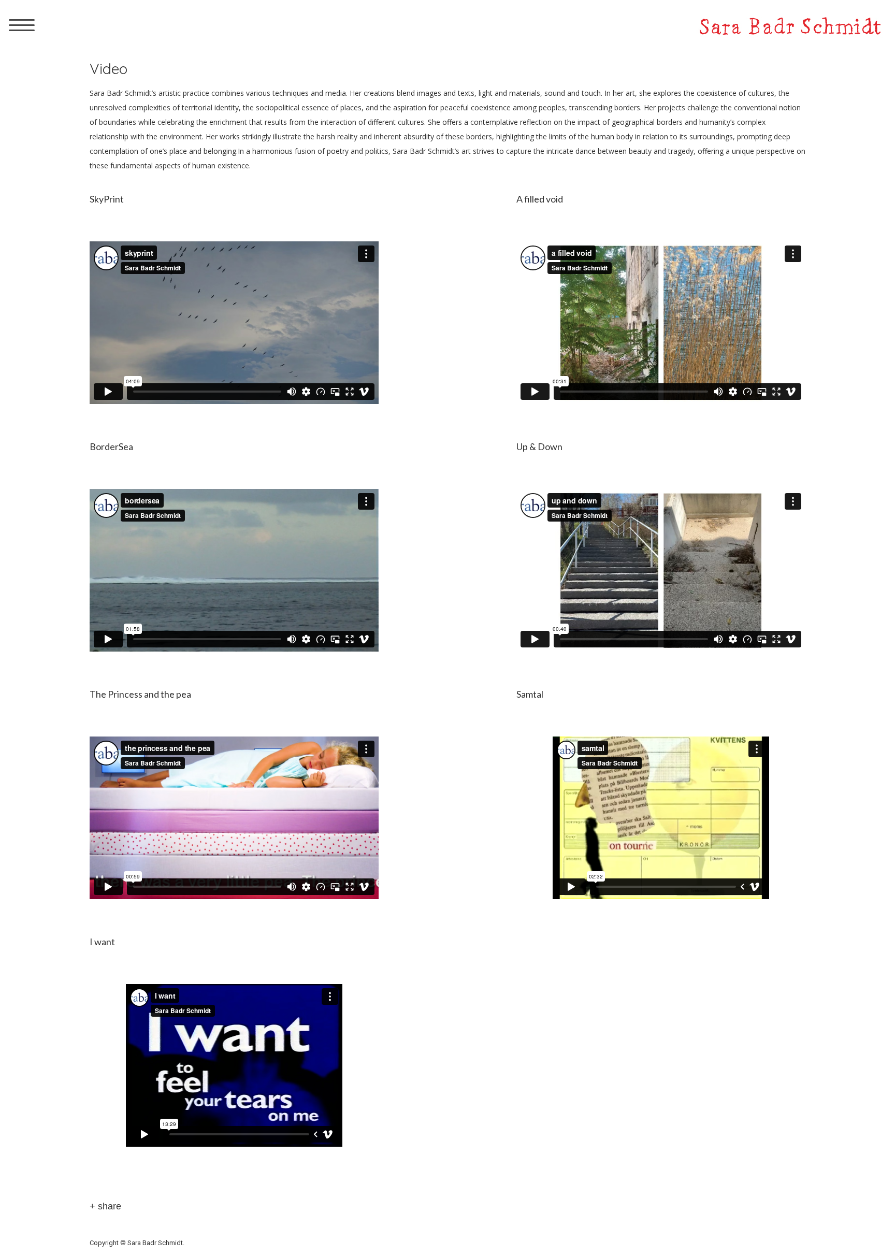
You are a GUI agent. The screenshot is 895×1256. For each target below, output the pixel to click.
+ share (105, 1206)
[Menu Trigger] (22, 24)
